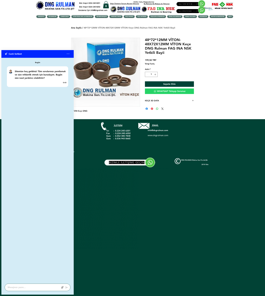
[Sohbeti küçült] (68, 54)
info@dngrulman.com (158, 130)
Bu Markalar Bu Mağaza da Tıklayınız (156, 4)
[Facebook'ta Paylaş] (146, 108)
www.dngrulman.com (158, 135)
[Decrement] (147, 74)
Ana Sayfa (76, 27)
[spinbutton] (151, 74)
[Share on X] (162, 108)
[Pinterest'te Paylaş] (152, 108)
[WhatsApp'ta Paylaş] (157, 108)
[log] (37, 170)
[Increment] (155, 74)
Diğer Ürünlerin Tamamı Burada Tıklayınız (124, 4)
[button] (106, 4)
